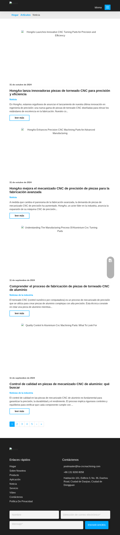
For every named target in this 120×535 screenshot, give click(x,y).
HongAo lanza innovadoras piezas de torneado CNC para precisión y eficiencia (60, 92)
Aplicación (15, 479)
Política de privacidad (21, 501)
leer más (19, 118)
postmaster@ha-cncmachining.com (82, 466)
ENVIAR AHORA (97, 525)
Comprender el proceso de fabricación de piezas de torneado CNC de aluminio (59, 288)
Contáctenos (16, 497)
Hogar (15, 15)
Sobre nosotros (18, 471)
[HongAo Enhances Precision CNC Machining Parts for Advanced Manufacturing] (60, 152)
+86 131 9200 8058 (74, 472)
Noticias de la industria (21, 295)
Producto (14, 475)
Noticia (13, 99)
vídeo (13, 492)
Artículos (25, 15)
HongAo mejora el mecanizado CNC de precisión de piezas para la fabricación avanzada (59, 190)
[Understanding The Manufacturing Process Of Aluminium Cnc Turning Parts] (60, 250)
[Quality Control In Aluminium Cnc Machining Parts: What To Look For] (60, 348)
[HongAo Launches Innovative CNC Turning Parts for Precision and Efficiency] (60, 54)
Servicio (14, 488)
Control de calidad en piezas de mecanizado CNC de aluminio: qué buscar (59, 385)
